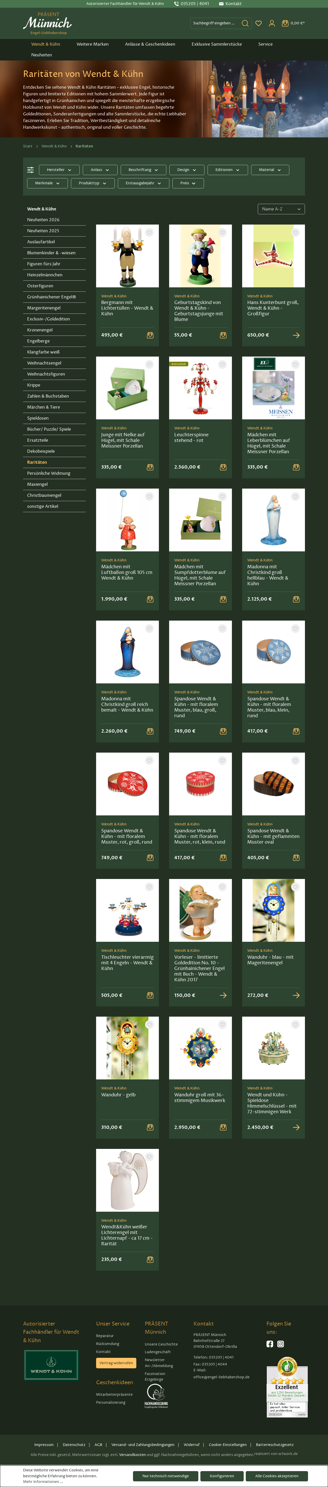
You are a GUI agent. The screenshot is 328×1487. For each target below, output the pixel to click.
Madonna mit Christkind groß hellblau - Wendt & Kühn (267, 575)
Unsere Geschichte (161, 1344)
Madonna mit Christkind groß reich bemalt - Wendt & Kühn (127, 704)
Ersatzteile (37, 440)
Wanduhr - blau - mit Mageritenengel (270, 960)
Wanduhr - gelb (118, 1095)
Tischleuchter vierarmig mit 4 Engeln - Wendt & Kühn (127, 962)
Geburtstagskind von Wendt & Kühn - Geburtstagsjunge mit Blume (198, 311)
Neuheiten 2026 (43, 219)
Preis (184, 183)
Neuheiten (41, 55)
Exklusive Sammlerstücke (217, 44)
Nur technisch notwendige (165, 1476)
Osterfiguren (40, 286)
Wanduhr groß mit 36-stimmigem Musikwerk (199, 1097)
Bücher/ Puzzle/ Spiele (49, 429)
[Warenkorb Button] (150, 335)
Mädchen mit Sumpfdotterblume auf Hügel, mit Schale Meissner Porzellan (200, 575)
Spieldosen (38, 418)
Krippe (33, 385)
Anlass (96, 170)
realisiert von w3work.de (276, 1454)
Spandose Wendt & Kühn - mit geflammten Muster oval (273, 836)
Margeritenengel (43, 308)
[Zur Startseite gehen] (47, 23)
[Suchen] (245, 23)
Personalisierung (110, 1402)
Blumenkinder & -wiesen (51, 253)
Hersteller (56, 170)
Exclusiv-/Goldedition (48, 319)
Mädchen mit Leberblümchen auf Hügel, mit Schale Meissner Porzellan (268, 443)
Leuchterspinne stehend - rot (191, 437)
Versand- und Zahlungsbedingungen (143, 1445)
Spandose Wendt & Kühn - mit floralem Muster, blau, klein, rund (269, 707)
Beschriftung (140, 170)
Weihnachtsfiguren (46, 374)
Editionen (224, 170)
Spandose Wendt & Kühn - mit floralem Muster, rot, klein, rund (199, 836)
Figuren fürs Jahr (43, 264)
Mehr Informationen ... (43, 1482)
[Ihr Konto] (272, 23)
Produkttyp (89, 183)
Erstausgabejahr (140, 183)
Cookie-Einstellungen (228, 1445)
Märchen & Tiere (43, 407)
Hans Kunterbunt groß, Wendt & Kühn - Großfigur (273, 308)
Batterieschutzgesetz (275, 1445)
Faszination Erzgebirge (155, 1377)
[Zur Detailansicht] (296, 335)
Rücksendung (107, 1344)
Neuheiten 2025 (43, 231)
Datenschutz (74, 1445)
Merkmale (44, 183)
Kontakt (103, 1352)
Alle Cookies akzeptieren (277, 1476)
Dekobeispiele (41, 451)
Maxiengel (37, 484)
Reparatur (105, 1336)
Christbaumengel (44, 495)
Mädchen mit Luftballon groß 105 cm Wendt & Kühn (126, 572)
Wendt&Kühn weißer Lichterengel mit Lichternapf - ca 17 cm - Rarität (127, 1235)
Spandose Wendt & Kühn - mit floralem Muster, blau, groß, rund (196, 707)
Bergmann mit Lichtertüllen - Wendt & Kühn (127, 308)
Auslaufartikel (41, 242)
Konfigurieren (222, 1476)
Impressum (44, 1445)
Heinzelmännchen (45, 275)
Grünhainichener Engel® (51, 297)
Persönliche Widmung (48, 473)
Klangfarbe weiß (43, 352)
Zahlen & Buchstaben (48, 396)
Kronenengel (40, 330)
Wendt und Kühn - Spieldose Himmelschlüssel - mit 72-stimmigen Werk (272, 1103)
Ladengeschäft (158, 1352)
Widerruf (192, 1445)
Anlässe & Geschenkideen (150, 44)
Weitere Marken (93, 44)
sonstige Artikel (42, 506)
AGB (98, 1445)
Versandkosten (132, 1455)
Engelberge (38, 341)
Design (183, 170)
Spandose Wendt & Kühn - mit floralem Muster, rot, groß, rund (126, 836)
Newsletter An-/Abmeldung (159, 1363)
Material (266, 170)
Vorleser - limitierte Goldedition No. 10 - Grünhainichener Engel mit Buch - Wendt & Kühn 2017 (199, 968)
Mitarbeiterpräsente (114, 1394)
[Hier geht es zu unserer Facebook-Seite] (269, 1346)
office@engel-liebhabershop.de (221, 1377)
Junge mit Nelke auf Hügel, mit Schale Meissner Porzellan (123, 440)
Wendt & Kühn (45, 44)
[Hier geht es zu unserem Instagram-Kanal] (280, 1346)
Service (265, 44)
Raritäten (37, 462)
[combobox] (214, 23)
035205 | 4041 (195, 4)
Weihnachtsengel (44, 363)
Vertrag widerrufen (116, 1363)
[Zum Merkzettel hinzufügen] (149, 232)
